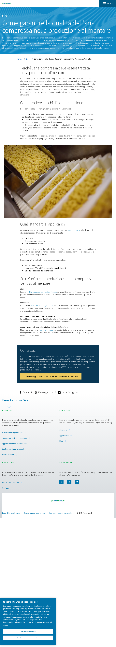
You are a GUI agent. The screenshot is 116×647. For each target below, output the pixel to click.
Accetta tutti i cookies (28, 632)
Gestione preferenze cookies (34, 513)
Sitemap (52, 513)
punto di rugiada (46, 329)
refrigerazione (47, 305)
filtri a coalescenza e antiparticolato (42, 292)
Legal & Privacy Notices (11, 513)
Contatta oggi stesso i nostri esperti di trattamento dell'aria (51, 376)
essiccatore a (36, 305)
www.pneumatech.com (66, 513)
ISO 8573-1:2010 (73, 230)
